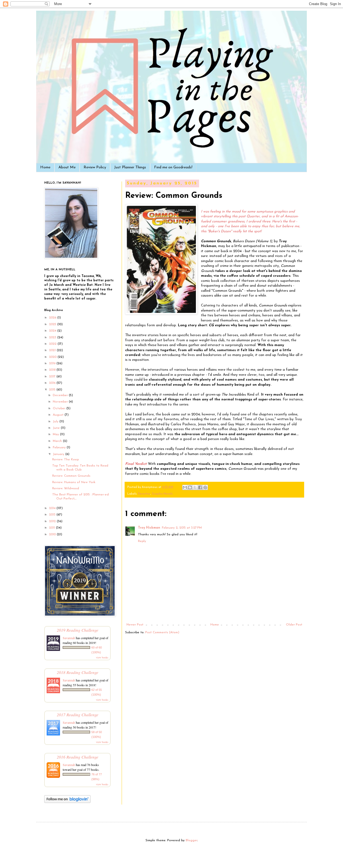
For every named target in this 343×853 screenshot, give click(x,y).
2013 (53, 514)
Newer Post (134, 624)
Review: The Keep (65, 459)
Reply (142, 541)
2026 (53, 317)
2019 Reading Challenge (77, 630)
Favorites (144, 493)
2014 (53, 508)
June (57, 428)
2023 (53, 337)
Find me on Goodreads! (173, 167)
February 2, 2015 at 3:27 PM (182, 527)
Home (45, 167)
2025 (53, 324)
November (61, 401)
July (56, 421)
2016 (53, 383)
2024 (53, 330)
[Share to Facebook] (200, 487)
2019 (53, 363)
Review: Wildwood (65, 488)
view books (102, 657)
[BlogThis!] (190, 487)
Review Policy (95, 167)
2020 (53, 357)
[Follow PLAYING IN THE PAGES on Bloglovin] (67, 802)
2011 (52, 527)
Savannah (69, 638)
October (59, 408)
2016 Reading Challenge (77, 757)
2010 (53, 534)
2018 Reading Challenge (77, 672)
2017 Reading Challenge (77, 714)
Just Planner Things (130, 167)
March (58, 441)
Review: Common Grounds (71, 475)
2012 (53, 521)
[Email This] (185, 487)
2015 (53, 389)
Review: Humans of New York (73, 482)
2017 (53, 376)
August (59, 414)
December (61, 395)
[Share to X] (195, 487)
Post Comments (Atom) (162, 632)
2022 (53, 344)
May (56, 434)
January (59, 454)
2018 (53, 369)
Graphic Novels (162, 493)
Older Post (294, 624)
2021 (53, 350)
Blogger (191, 840)
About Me (67, 167)
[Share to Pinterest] (205, 487)
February (60, 447)
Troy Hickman (149, 527)
